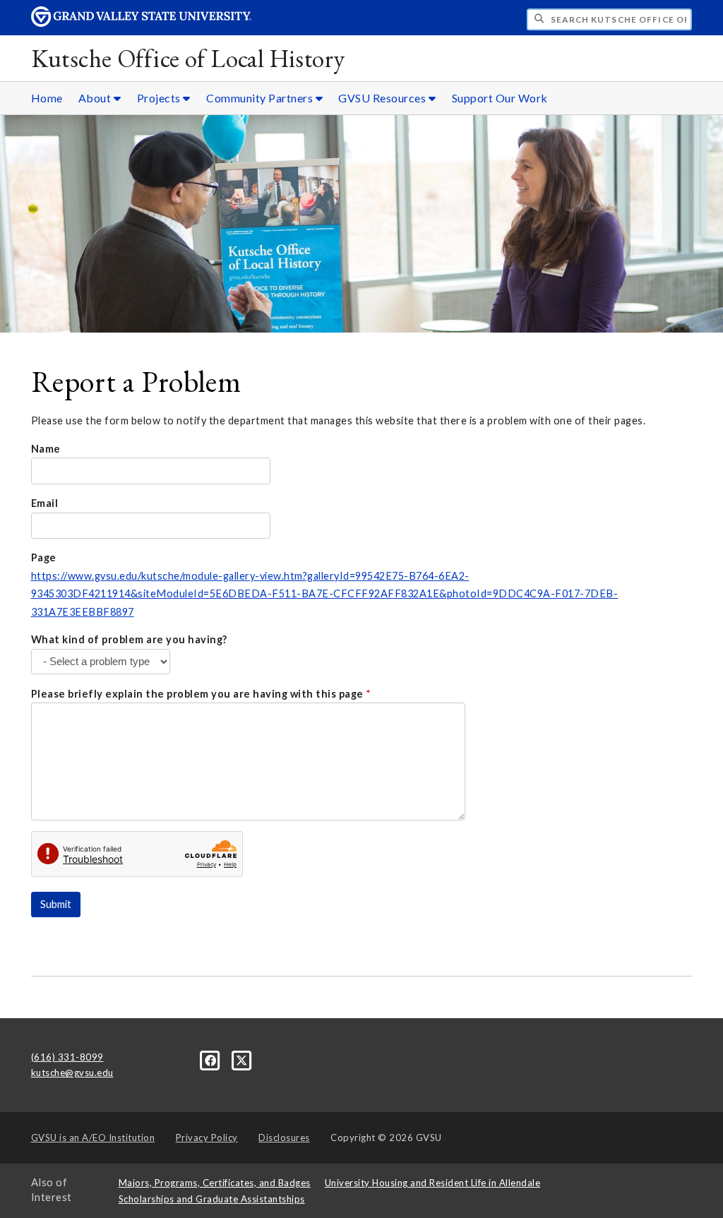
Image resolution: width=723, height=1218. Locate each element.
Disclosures (284, 1137)
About (96, 98)
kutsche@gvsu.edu (72, 1072)
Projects (160, 98)
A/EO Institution (93, 1137)
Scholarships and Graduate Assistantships (212, 1199)
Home (47, 98)
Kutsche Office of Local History (188, 58)
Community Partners (261, 98)
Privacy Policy (207, 1137)
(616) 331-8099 (67, 1057)
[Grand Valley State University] (141, 23)
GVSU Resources (383, 98)
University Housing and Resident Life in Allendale (433, 1182)
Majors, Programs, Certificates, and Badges (215, 1182)
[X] (241, 1059)
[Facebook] (211, 1059)
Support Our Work (500, 98)
